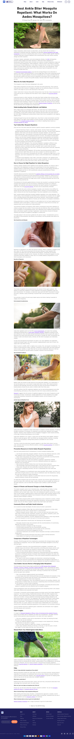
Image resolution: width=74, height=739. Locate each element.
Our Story (35, 714)
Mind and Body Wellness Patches (64, 716)
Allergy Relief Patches (61, 718)
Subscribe (14, 721)
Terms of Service (23, 724)
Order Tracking (23, 720)
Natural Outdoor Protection (63, 714)
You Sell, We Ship (49, 718)
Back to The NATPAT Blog (38, 705)
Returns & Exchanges (24, 722)
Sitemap (34, 722)
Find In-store (49, 714)
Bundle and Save (60, 720)
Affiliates (34, 716)
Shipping (22, 718)
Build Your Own (60, 722)
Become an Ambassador (37, 718)
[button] (25, 2)
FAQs (21, 716)
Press (34, 720)
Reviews (34, 724)
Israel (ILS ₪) (37, 736)
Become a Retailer (50, 716)
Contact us (22, 714)
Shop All (59, 724)
